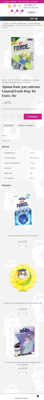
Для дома (13, 23)
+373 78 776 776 (30, 7)
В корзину (32, 116)
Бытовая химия (21, 23)
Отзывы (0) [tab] (5, 141)
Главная (6, 2)
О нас (19, 1)
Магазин (13, 1)
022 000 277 (30, 5)
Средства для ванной (8, 25)
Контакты (34, 1)
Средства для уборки (34, 23)
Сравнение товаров (21, 398)
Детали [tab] (4, 135)
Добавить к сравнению (26, 125)
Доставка (26, 1)
